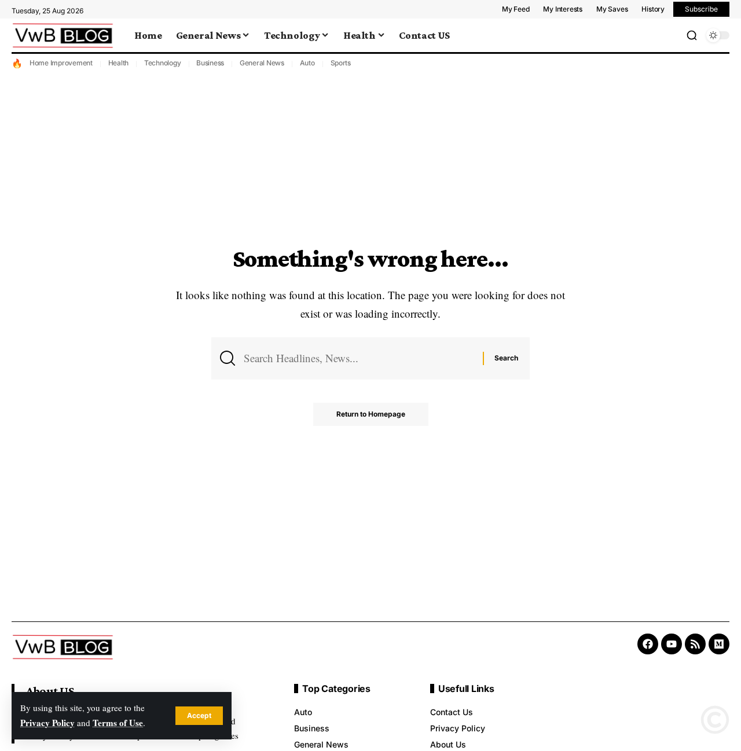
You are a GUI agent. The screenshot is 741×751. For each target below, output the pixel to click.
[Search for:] (359, 358)
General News (262, 62)
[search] (692, 35)
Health (118, 62)
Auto (307, 62)
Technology (162, 62)
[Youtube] (671, 644)
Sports (341, 62)
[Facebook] (647, 644)
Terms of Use (118, 722)
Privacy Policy (47, 722)
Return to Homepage (370, 414)
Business (210, 62)
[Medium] (719, 644)
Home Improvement (61, 62)
